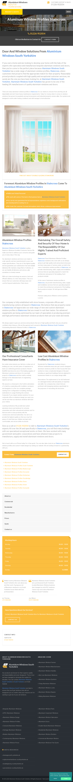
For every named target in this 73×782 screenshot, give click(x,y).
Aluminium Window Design (11, 717)
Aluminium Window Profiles (11, 721)
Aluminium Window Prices (11, 743)
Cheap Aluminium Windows (47, 683)
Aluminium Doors (44, 721)
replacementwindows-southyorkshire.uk (15, 759)
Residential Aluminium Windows (48, 730)
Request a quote (12, 12)
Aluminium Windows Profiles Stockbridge (17, 478)
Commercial (9, 501)
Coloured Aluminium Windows (12, 726)
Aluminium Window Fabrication (48, 717)
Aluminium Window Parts (46, 709)
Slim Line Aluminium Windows (48, 675)
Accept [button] (65, 778)
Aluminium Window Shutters (47, 734)
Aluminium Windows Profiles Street (16, 485)
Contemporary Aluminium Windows (14, 738)
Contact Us (62, 454)
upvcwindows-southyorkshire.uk (13, 768)
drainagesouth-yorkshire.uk (11, 755)
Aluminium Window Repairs (47, 692)
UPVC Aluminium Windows (11, 713)
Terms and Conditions (48, 779)
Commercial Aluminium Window (49, 738)
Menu (69, 11)
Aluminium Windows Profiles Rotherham (17, 475)
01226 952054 (57, 4)
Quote (7, 524)
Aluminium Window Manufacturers (49, 667)
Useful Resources (11, 750)
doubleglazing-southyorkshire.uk (13, 764)
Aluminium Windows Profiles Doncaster (17, 472)
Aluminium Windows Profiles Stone (16, 481)
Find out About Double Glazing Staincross (36, 175)
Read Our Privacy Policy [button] (64, 775)
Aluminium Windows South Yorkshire (16, 462)
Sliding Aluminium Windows (47, 696)
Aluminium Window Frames (47, 662)
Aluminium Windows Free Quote (49, 743)
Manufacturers (10, 513)
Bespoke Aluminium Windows (12, 709)
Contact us (8, 529)
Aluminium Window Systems (47, 679)
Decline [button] (55, 778)
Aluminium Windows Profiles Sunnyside (17, 488)
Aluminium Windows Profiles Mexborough (18, 469)
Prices (7, 518)
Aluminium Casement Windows (48, 713)
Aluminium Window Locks (47, 688)
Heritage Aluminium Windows (12, 730)
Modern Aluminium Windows (12, 734)
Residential (8, 507)
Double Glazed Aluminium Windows (50, 726)
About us (8, 496)
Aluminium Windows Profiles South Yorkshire (19, 466)
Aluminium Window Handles (47, 671)
